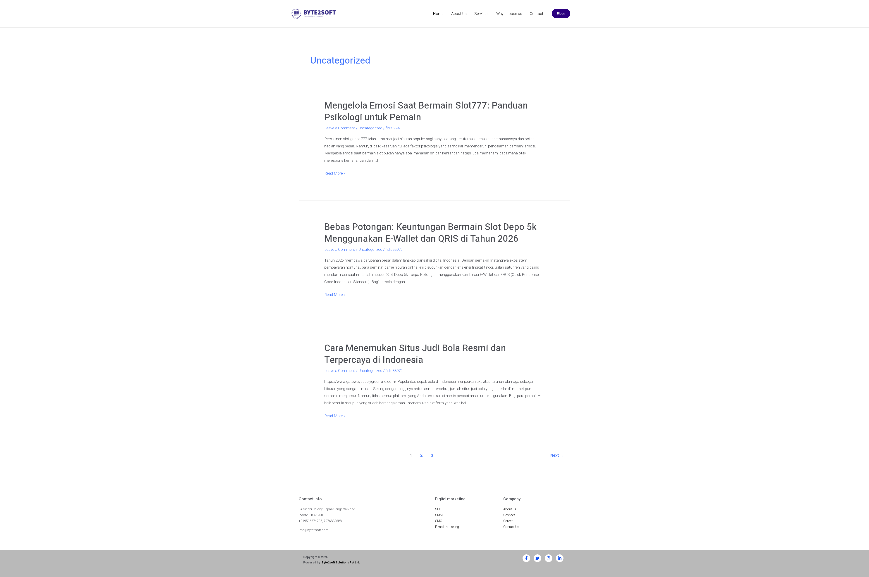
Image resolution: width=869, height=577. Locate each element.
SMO (438, 521)
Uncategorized (370, 128)
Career (508, 521)
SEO (438, 509)
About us (509, 509)
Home (438, 13)
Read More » (335, 172)
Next (557, 455)
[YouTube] (559, 558)
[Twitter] (537, 558)
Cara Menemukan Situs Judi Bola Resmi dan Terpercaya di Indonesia (415, 354)
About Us (459, 13)
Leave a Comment (339, 128)
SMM (439, 515)
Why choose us (509, 13)
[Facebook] (526, 558)
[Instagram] (548, 558)
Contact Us (511, 527)
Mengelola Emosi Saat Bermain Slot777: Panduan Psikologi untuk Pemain (426, 111)
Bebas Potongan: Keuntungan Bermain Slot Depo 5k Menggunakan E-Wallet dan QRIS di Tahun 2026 (430, 233)
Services (481, 13)
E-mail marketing (447, 527)
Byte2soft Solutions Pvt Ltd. (341, 562)
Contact (536, 13)
